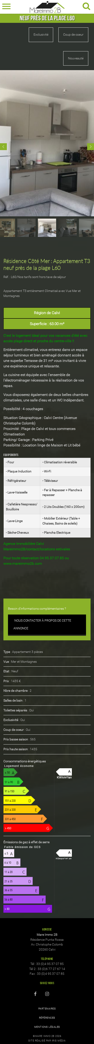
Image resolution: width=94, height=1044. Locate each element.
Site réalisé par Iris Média (47, 1040)
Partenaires (47, 1008)
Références (47, 1017)
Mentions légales (47, 1026)
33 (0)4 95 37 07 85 (50, 964)
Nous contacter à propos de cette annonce (42, 624)
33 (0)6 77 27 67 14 (51, 969)
